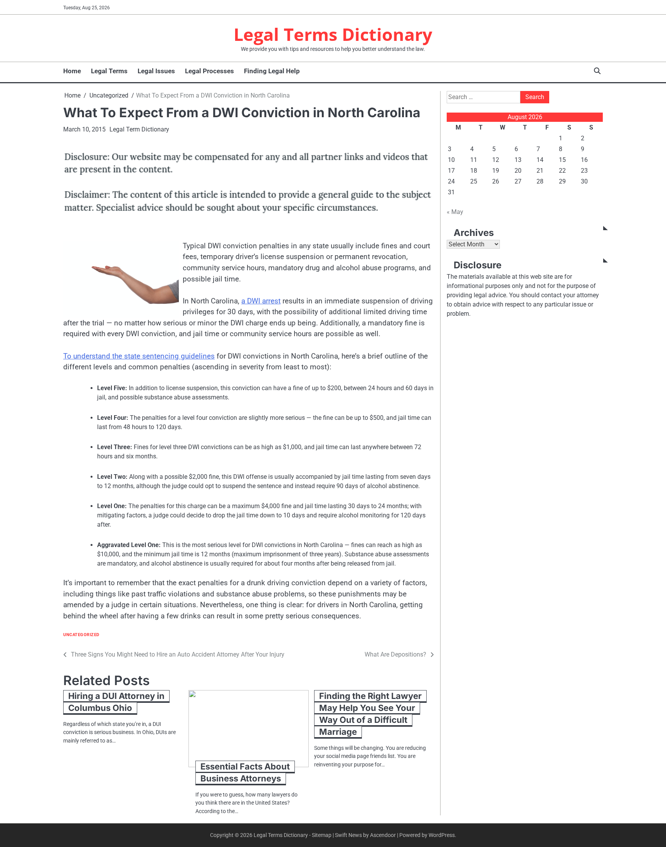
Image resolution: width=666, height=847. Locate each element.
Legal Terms (109, 71)
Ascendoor (383, 835)
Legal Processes (209, 71)
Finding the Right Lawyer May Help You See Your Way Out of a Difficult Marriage (370, 714)
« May (455, 212)
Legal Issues (156, 71)
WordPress (442, 835)
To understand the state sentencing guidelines (139, 356)
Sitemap (321, 835)
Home (72, 71)
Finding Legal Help (272, 71)
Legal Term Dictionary (139, 129)
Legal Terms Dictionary (333, 34)
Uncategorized (81, 635)
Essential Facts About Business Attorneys (245, 772)
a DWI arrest (261, 300)
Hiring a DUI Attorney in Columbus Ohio (116, 702)
